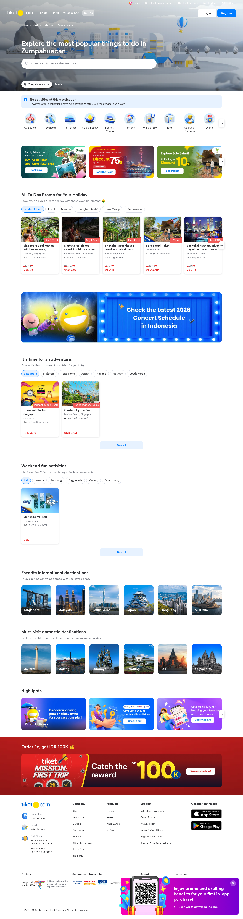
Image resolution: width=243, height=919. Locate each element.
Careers (76, 824)
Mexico (36, 25)
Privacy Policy (147, 824)
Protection (78, 849)
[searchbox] (91, 63)
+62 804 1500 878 (41, 843)
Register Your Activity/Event (156, 843)
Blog (75, 811)
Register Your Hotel (151, 836)
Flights (110, 811)
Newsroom (78, 817)
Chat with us (38, 818)
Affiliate (76, 836)
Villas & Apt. (113, 824)
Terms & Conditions (151, 830)
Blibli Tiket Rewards (188, 3)
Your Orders (209, 3)
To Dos (110, 830)
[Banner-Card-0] (121, 317)
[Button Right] (221, 123)
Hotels (109, 817)
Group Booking (148, 817)
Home (24, 25)
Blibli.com (78, 856)
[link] (207, 13)
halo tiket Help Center (152, 811)
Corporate (78, 830)
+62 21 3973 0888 (41, 852)
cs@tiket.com (38, 829)
